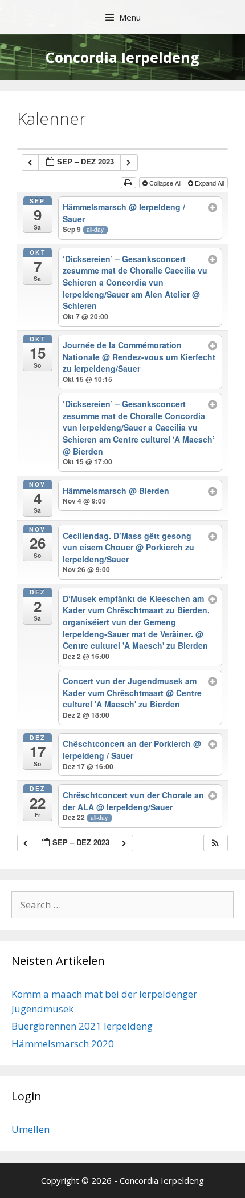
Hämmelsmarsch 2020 (62, 1043)
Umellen (30, 1129)
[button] (215, 843)
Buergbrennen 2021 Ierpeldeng (82, 1025)
